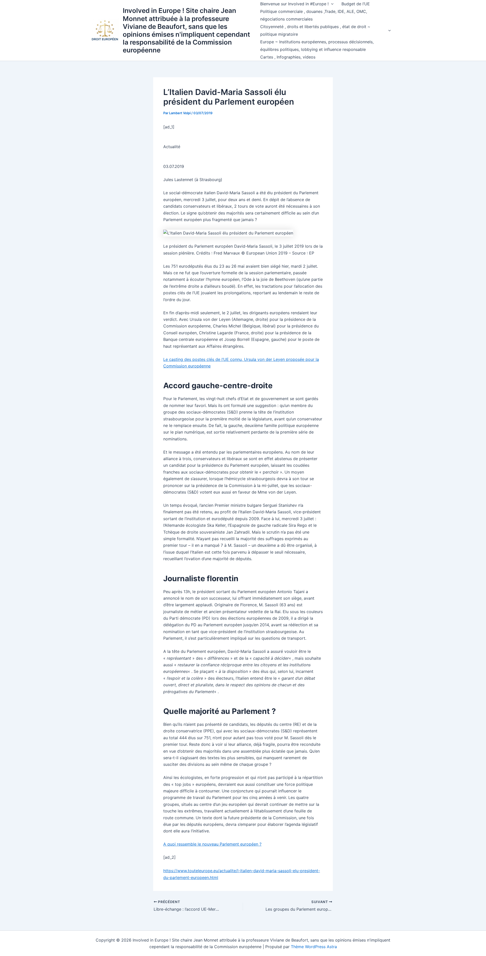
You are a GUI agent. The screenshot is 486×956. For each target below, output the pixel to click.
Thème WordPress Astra (314, 946)
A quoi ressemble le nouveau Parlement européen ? (212, 844)
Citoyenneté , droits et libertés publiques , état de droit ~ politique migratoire (315, 30)
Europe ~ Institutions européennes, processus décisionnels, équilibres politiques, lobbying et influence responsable (317, 45)
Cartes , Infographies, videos (287, 57)
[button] (331, 4)
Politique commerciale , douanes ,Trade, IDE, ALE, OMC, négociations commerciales (313, 15)
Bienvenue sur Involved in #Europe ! (294, 3)
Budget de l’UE (355, 3)
